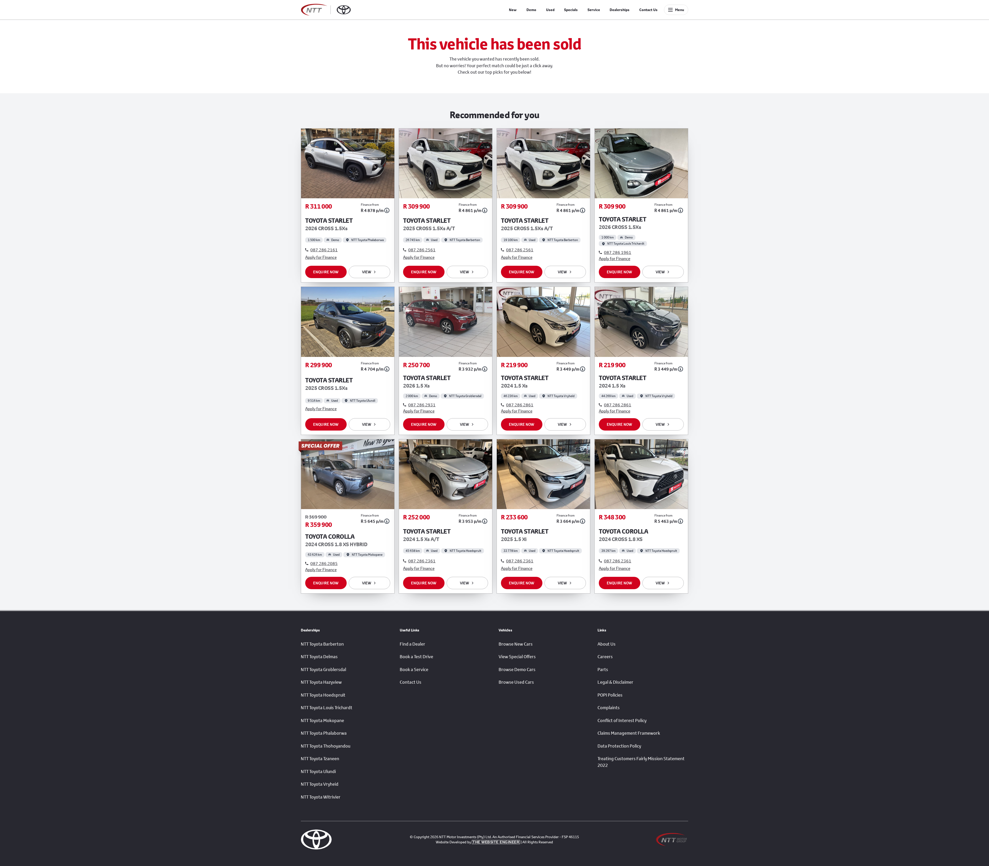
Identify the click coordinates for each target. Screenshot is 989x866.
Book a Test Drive (416, 656)
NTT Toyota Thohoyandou (325, 746)
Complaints (609, 707)
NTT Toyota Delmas (319, 656)
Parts (603, 669)
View (366, 271)
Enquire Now (325, 271)
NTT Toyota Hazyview (321, 682)
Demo (531, 9)
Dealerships (619, 9)
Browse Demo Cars (517, 669)
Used (550, 9)
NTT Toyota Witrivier (320, 797)
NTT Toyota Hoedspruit (323, 695)
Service (593, 9)
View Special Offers (517, 656)
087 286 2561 (422, 249)
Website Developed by (477, 841)
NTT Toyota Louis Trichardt (326, 707)
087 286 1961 (617, 252)
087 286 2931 (422, 404)
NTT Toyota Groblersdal (323, 669)
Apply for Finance (321, 257)
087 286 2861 (519, 404)
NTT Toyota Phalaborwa (324, 733)
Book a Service (414, 669)
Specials (571, 9)
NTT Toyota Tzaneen (320, 758)
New (513, 9)
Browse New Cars (516, 644)
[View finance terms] (386, 210)
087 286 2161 (324, 249)
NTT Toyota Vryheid (319, 784)
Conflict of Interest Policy (622, 720)
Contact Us (648, 9)
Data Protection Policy (619, 746)
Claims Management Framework (629, 733)
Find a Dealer (412, 644)
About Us (607, 644)
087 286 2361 (422, 560)
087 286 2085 (324, 563)
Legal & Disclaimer (615, 682)
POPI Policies (610, 695)
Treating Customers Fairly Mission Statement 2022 (641, 762)
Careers (605, 656)
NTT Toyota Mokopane (322, 720)
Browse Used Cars (516, 682)
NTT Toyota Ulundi (318, 771)
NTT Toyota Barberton (322, 644)
